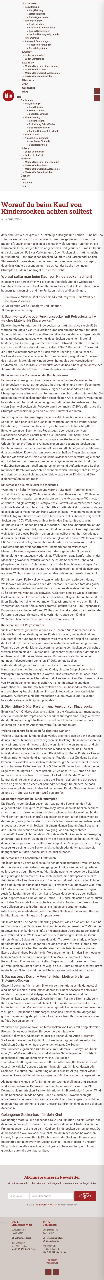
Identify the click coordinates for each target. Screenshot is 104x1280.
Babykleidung (36, 10)
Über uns (28, 80)
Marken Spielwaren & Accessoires (42, 73)
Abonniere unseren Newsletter (52, 1177)
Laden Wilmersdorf (34, 55)
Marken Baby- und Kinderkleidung (42, 66)
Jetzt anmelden (85, 1196)
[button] (53, 96)
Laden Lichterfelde (34, 58)
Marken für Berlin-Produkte (38, 76)
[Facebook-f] (97, 91)
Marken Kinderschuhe (36, 69)
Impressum (52, 1260)
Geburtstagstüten (38, 48)
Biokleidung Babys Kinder (42, 27)
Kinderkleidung (36, 24)
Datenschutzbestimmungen (46, 1205)
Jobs (25, 83)
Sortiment (28, 3)
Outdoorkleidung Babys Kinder (44, 34)
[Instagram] (97, 98)
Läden (26, 51)
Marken (27, 62)
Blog (25, 91)
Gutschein (28, 87)
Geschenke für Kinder (40, 44)
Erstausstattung (37, 13)
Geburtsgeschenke (38, 17)
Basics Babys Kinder (39, 31)
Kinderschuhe (32, 38)
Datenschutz (52, 1263)
